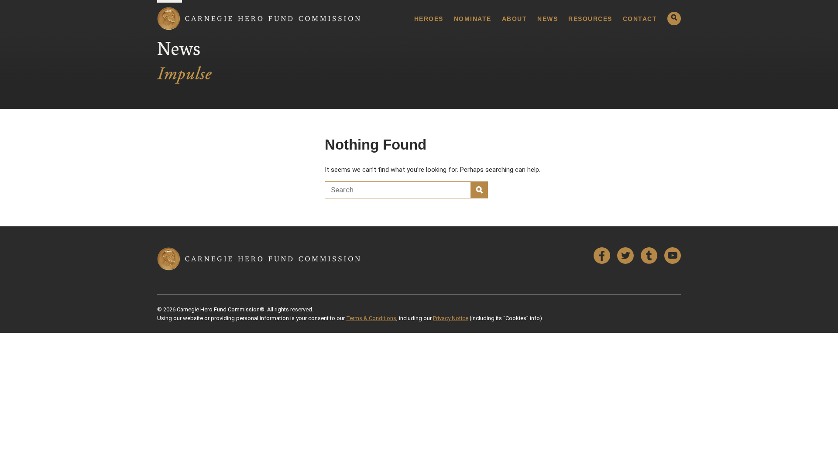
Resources (590, 19)
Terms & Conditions (371, 318)
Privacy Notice (450, 318)
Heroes (428, 19)
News (547, 19)
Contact (640, 19)
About (514, 19)
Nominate (472, 19)
